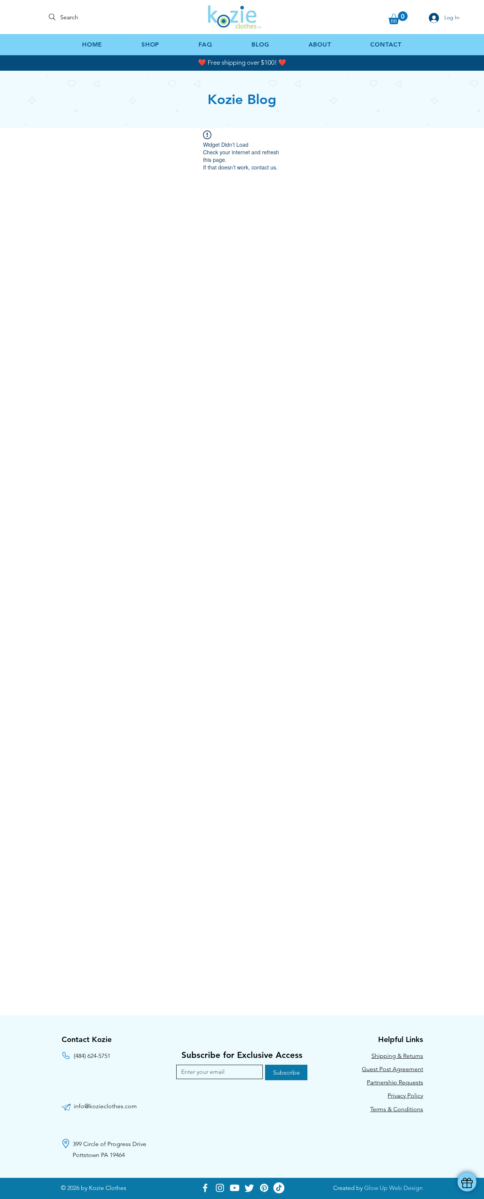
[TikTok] (278, 1187)
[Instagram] (219, 1187)
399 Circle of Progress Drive (109, 1144)
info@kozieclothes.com (105, 1106)
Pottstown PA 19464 (99, 1155)
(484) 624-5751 (92, 1055)
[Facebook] (205, 1187)
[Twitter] (249, 1187)
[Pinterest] (264, 1187)
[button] (398, 17)
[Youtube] (234, 1187)
